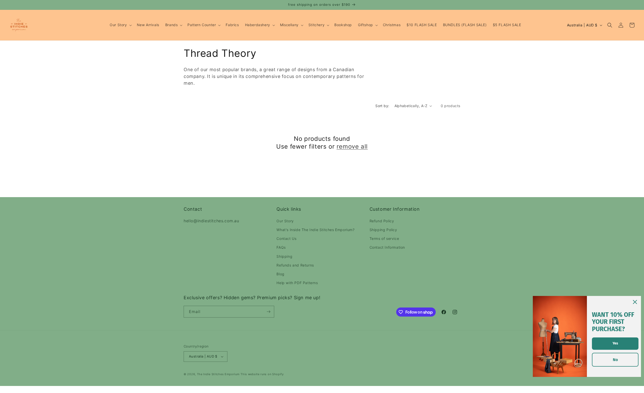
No (615, 359)
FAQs (281, 247)
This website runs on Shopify (262, 374)
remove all (352, 146)
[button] (120, 25)
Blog (280, 274)
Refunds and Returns (295, 265)
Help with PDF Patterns (297, 283)
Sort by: (382, 106)
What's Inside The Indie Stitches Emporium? (315, 230)
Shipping (284, 256)
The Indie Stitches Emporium (218, 374)
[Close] (635, 302)
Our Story (285, 221)
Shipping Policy (383, 230)
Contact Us (286, 238)
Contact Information (387, 247)
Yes (615, 343)
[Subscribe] (268, 312)
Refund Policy (382, 221)
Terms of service (384, 238)
